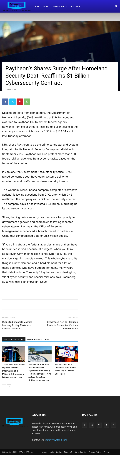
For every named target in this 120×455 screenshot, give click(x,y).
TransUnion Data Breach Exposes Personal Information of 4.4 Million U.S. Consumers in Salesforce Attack (13, 370)
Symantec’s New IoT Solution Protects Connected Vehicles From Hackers (62, 325)
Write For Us (80, 452)
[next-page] (9, 386)
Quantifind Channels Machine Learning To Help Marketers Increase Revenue (17, 325)
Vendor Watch (60, 6)
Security (46, 6)
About (45, 452)
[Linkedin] (91, 425)
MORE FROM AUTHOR (38, 339)
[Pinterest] (20, 101)
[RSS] (106, 425)
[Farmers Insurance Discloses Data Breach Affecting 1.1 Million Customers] (66, 354)
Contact (107, 452)
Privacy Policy (95, 452)
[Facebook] (5, 101)
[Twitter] (12, 101)
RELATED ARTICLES (14, 339)
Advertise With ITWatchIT (61, 452)
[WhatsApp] (27, 101)
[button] (116, 6)
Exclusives (75, 6)
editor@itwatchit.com (56, 439)
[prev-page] (4, 386)
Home (37, 6)
